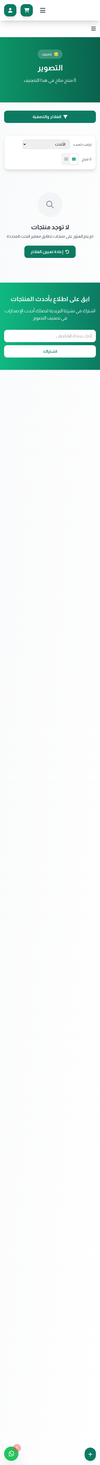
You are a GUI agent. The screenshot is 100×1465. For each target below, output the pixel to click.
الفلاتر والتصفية (47, 116)
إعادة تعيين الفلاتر (47, 251)
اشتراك (50, 351)
